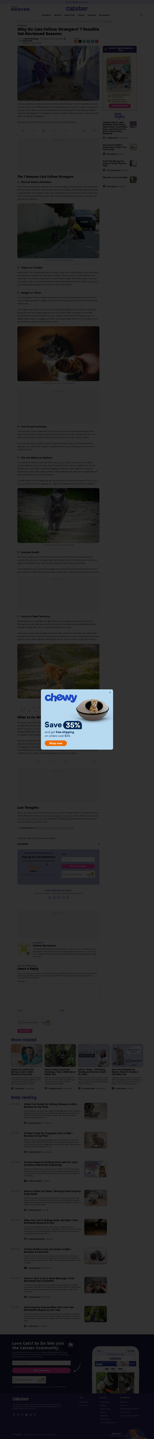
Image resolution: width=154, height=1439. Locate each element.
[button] (110, 692)
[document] (77, 719)
